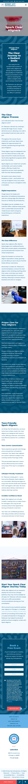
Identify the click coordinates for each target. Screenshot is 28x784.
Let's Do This (14, 708)
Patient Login (9, 1)
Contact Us (14, 723)
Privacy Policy (12, 700)
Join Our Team (19, 1)
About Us (14, 719)
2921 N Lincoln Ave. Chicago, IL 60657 (14, 754)
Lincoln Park (22, 611)
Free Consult (8, 781)
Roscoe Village (12, 611)
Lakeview (4, 611)
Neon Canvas (20, 777)
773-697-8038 (14, 758)
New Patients (14, 716)
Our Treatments (14, 721)
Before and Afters (14, 725)
